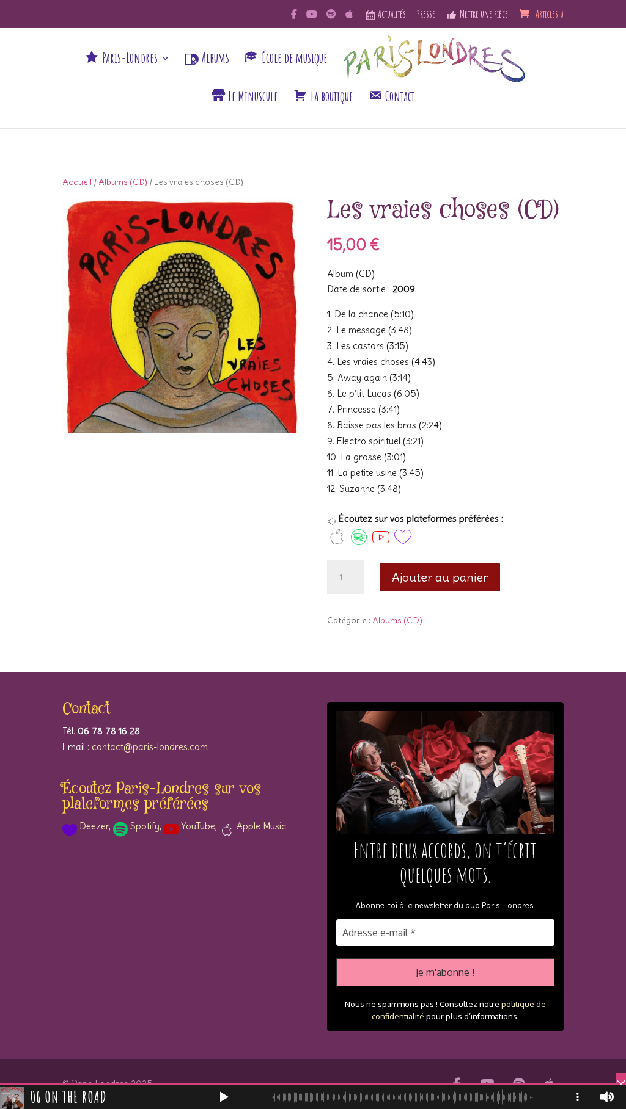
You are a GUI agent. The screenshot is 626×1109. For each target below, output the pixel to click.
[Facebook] (294, 17)
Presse (426, 14)
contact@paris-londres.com (150, 747)
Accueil (77, 181)
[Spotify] (331, 17)
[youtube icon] (381, 534)
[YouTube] (311, 17)
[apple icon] (337, 534)
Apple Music (260, 826)
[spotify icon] (359, 534)
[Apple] (349, 17)
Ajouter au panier (440, 577)
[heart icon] (403, 534)
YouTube (197, 826)
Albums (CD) (122, 181)
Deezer (85, 826)
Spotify (144, 826)
